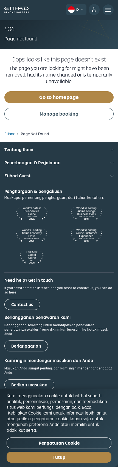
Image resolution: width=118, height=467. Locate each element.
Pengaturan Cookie (59, 443)
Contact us (22, 304)
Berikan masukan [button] (29, 385)
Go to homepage (59, 97)
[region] (59, 428)
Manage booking (59, 114)
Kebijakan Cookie (24, 413)
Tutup (59, 457)
